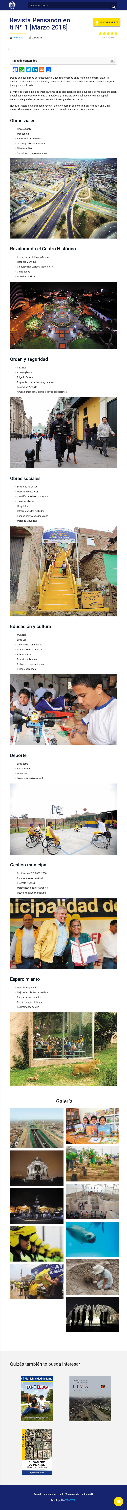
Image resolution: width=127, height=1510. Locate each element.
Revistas (18, 37)
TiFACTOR (70, 1500)
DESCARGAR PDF (109, 22)
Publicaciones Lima (13, 5)
